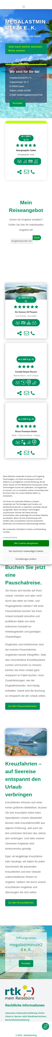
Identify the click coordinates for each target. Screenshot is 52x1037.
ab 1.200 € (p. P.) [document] (26, 138)
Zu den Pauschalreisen (22, 706)
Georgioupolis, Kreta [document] (26, 155)
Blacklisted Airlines (37, 1016)
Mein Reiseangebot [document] (26, 206)
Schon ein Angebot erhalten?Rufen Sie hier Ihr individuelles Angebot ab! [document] (26, 224)
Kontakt (17, 103)
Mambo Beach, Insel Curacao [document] (26, 376)
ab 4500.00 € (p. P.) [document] (26, 299)
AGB (25, 1016)
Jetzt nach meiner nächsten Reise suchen (25, 49)
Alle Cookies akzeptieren (26, 543)
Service (18, 1016)
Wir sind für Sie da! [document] (25, 71)
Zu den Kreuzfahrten (21, 902)
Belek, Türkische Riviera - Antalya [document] (26, 435)
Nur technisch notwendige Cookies (26, 551)
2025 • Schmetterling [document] (27, 1035)
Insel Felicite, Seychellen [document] (26, 316)
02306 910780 (24, 90)
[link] (26, 151)
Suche (37, 238)
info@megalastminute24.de (29, 95)
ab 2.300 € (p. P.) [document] (26, 359)
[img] (19, 161)
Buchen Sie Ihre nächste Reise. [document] (23, 36)
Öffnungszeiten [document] (26, 938)
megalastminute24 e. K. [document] (26, 947)
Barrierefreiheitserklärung (17, 1020)
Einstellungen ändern (26, 558)
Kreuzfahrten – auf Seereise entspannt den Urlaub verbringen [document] (23, 779)
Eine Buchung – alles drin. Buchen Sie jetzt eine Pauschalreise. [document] (25, 567)
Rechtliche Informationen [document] (24, 1005)
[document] (26, 150)
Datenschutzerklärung (27, 1013)
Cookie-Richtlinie (10, 537)
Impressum (10, 1013)
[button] (19, 172)
